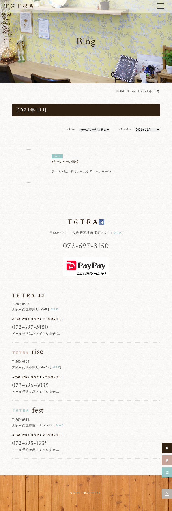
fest (134, 91)
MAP (117, 233)
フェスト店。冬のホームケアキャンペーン (81, 171)
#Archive (125, 129)
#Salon (71, 129)
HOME (121, 91)
